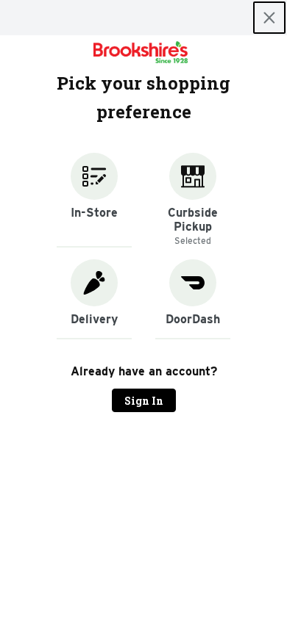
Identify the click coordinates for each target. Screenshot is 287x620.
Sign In (143, 401)
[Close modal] (269, 17)
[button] (94, 200)
